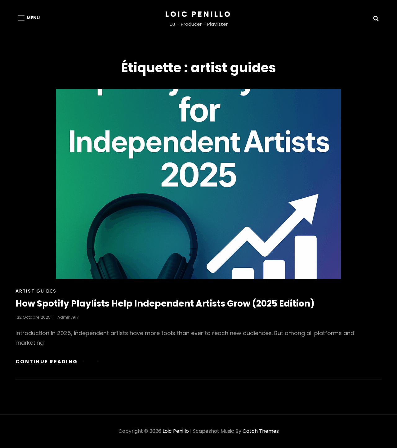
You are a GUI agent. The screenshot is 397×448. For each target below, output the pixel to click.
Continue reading (56, 361)
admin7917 (67, 317)
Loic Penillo (198, 14)
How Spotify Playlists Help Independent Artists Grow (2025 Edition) (165, 304)
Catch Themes (261, 431)
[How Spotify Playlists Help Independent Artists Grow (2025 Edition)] (198, 184)
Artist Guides (36, 291)
